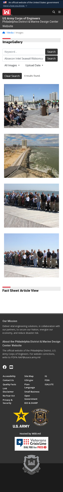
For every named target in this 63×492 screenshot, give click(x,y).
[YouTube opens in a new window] (11, 367)
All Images (11, 65)
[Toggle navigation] (58, 12)
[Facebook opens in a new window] (5, 367)
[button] (15, 5)
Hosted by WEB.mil (30, 433)
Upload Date (33, 65)
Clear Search (12, 76)
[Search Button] (52, 12)
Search (51, 51)
